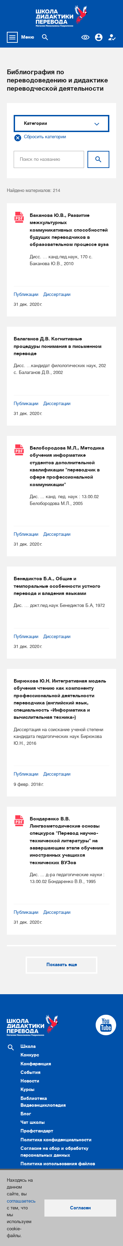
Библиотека (33, 1098)
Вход (99, 37)
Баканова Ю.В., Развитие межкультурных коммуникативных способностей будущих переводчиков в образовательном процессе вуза (69, 229)
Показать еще (61, 964)
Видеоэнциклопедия (43, 1105)
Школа (28, 1046)
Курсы (27, 1089)
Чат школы (32, 1122)
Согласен (80, 1207)
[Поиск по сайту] (45, 37)
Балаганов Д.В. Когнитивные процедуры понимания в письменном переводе (57, 346)
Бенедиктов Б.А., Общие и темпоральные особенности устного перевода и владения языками (57, 586)
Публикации (26, 294)
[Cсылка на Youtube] (106, 1025)
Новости (29, 1080)
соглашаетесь (21, 1201)
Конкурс (29, 1054)
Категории (35, 123)
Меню (27, 37)
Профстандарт (36, 1130)
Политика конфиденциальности (56, 1139)
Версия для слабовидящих (85, 37)
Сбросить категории (45, 136)
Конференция (35, 1063)
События (30, 1072)
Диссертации (56, 294)
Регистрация (112, 37)
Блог (25, 1113)
